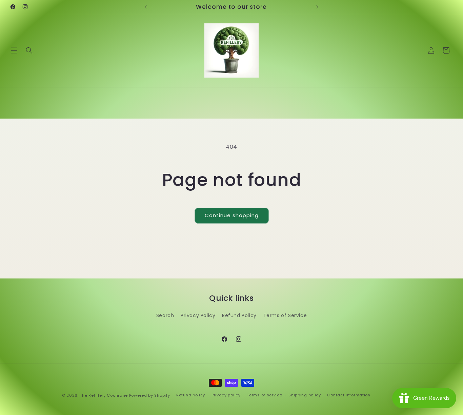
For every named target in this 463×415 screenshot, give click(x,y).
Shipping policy (304, 395)
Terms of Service (285, 315)
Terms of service (264, 395)
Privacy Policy (198, 315)
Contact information (348, 395)
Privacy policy (226, 395)
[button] (14, 50)
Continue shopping (232, 215)
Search (165, 315)
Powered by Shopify (149, 395)
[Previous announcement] (145, 6)
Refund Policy (239, 315)
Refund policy (190, 395)
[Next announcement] (317, 6)
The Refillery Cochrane (104, 395)
